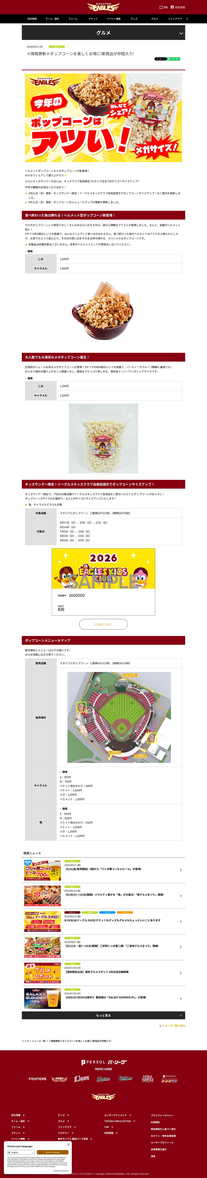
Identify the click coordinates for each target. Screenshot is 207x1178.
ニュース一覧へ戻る (173, 1025)
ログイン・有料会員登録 (163, 1135)
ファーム (72, 18)
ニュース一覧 (38, 1040)
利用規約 (155, 1122)
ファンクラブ (175, 18)
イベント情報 (113, 18)
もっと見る (103, 1015)
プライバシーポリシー (162, 1115)
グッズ (134, 18)
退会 (153, 1156)
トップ (25, 1040)
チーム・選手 (52, 18)
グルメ (154, 18)
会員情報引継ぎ (159, 1149)
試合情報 (32, 18)
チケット (93, 18)
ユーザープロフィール (162, 1142)
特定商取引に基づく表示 (163, 1129)
